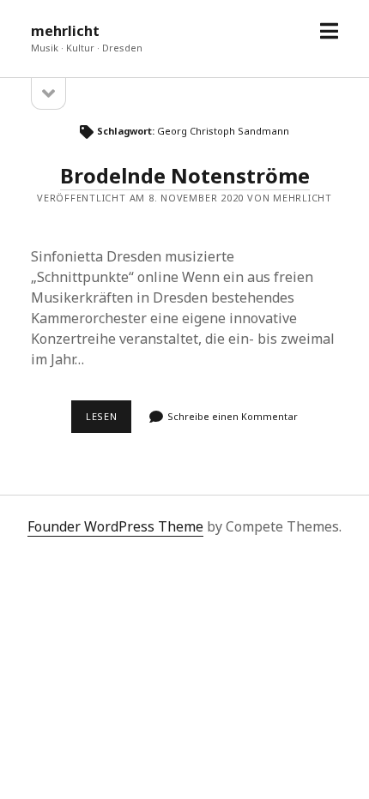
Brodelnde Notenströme (185, 175)
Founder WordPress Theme (115, 526)
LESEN (108, 421)
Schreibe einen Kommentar (232, 416)
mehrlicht (65, 30)
